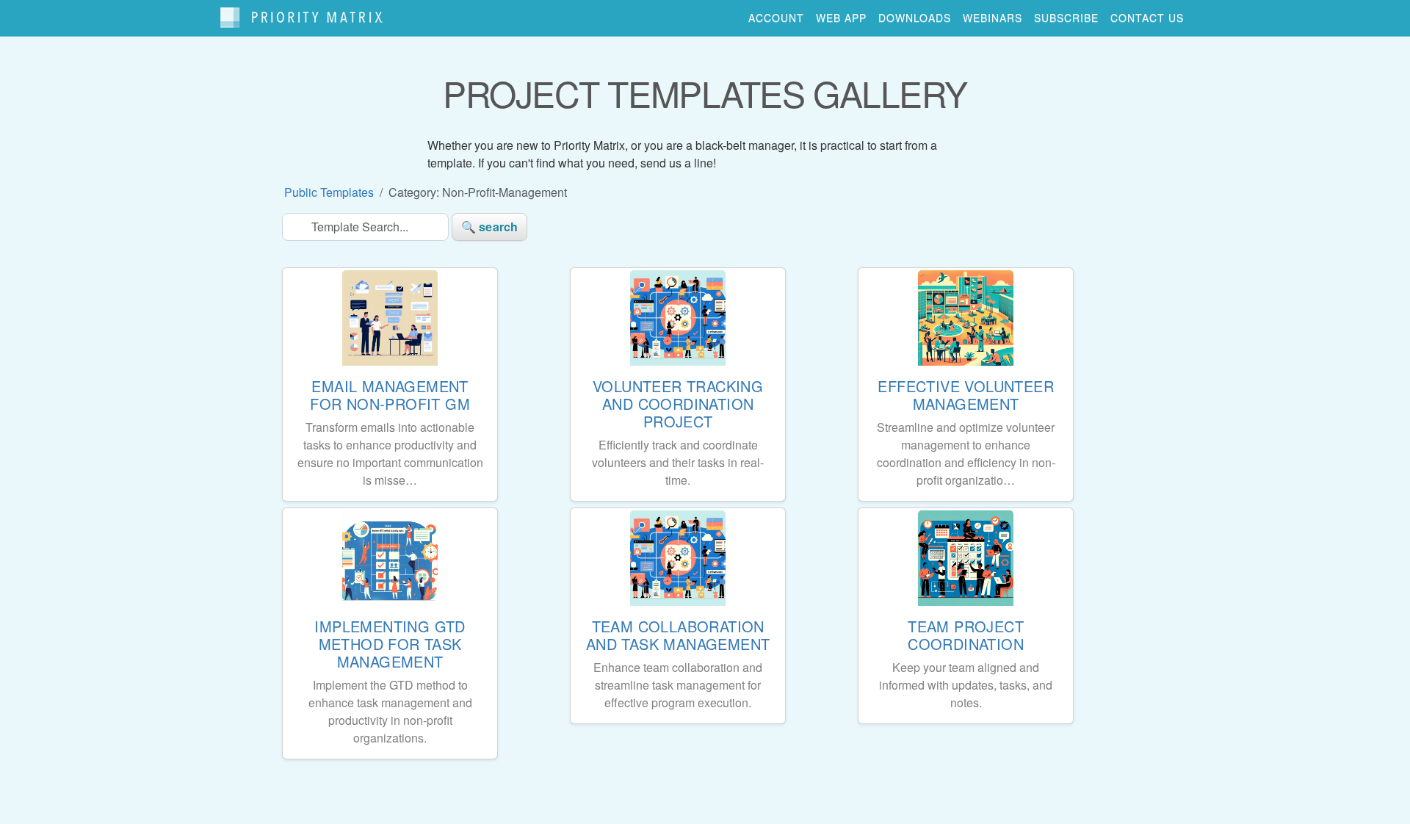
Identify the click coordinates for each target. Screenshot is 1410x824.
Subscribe (1066, 17)
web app (841, 17)
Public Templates (329, 192)
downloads (914, 17)
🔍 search (489, 226)
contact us (1147, 17)
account (776, 17)
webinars (992, 17)
